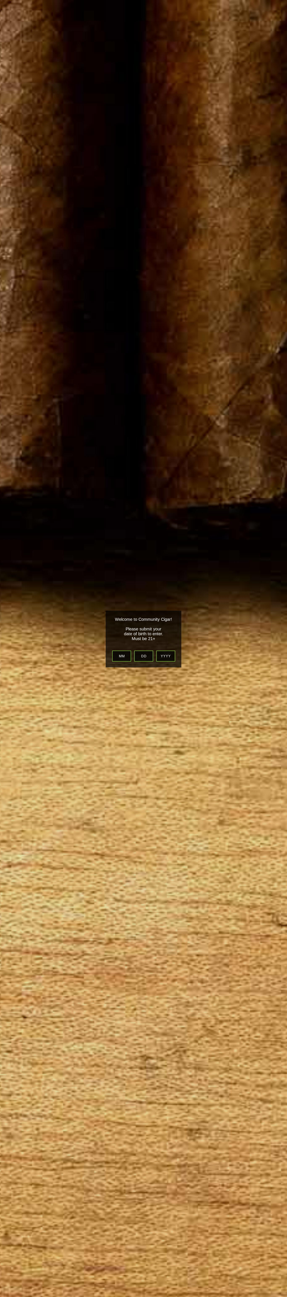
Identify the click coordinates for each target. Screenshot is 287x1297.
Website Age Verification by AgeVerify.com (282, 1296)
